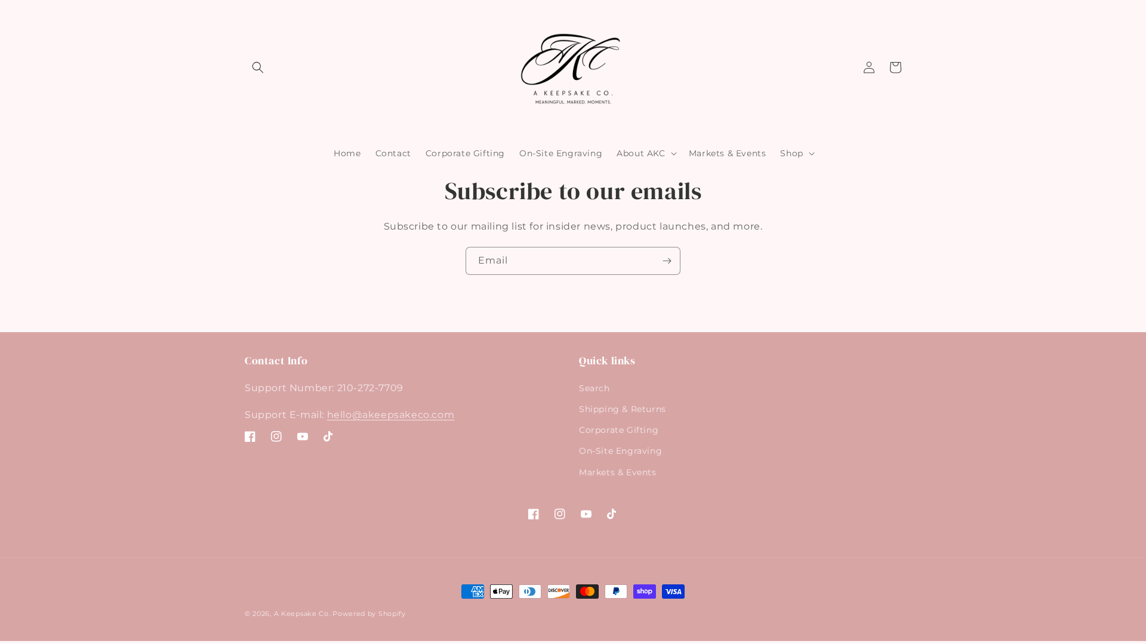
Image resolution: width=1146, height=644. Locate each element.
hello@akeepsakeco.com (391, 414)
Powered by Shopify (369, 613)
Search (594, 388)
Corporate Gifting (618, 430)
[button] (258, 67)
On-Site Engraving (620, 450)
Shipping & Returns (622, 409)
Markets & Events (618, 472)
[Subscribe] (667, 261)
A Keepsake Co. (302, 613)
